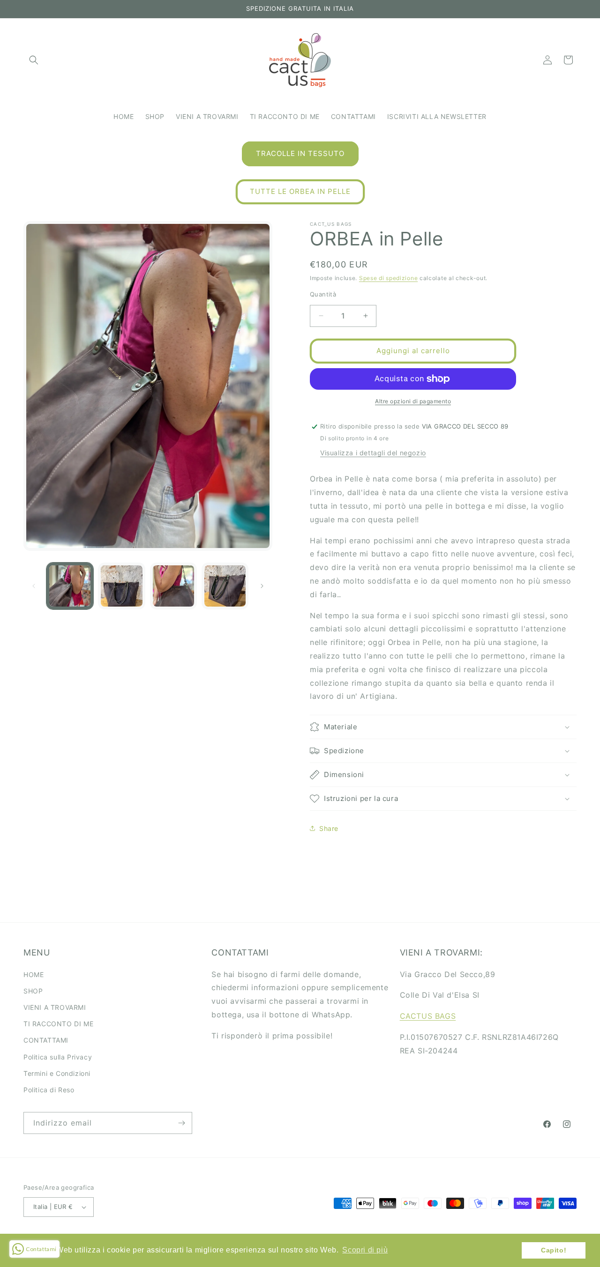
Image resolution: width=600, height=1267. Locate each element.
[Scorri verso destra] (262, 586)
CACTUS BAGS (428, 1016)
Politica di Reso (49, 1090)
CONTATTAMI (45, 1040)
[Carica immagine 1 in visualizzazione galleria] (69, 586)
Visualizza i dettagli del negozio (373, 453)
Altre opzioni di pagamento (413, 401)
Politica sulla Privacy (57, 1057)
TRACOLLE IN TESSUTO (300, 153)
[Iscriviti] (181, 1123)
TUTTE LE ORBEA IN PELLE (300, 191)
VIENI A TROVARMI (54, 1007)
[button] (33, 60)
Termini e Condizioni (56, 1073)
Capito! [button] (553, 1250)
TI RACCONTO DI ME (58, 1024)
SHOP (33, 991)
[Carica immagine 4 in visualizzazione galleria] (225, 586)
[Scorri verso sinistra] (33, 586)
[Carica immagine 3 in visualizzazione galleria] (173, 586)
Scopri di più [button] (365, 1250)
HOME (33, 974)
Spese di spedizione (388, 278)
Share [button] (328, 828)
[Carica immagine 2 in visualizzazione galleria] (121, 586)
